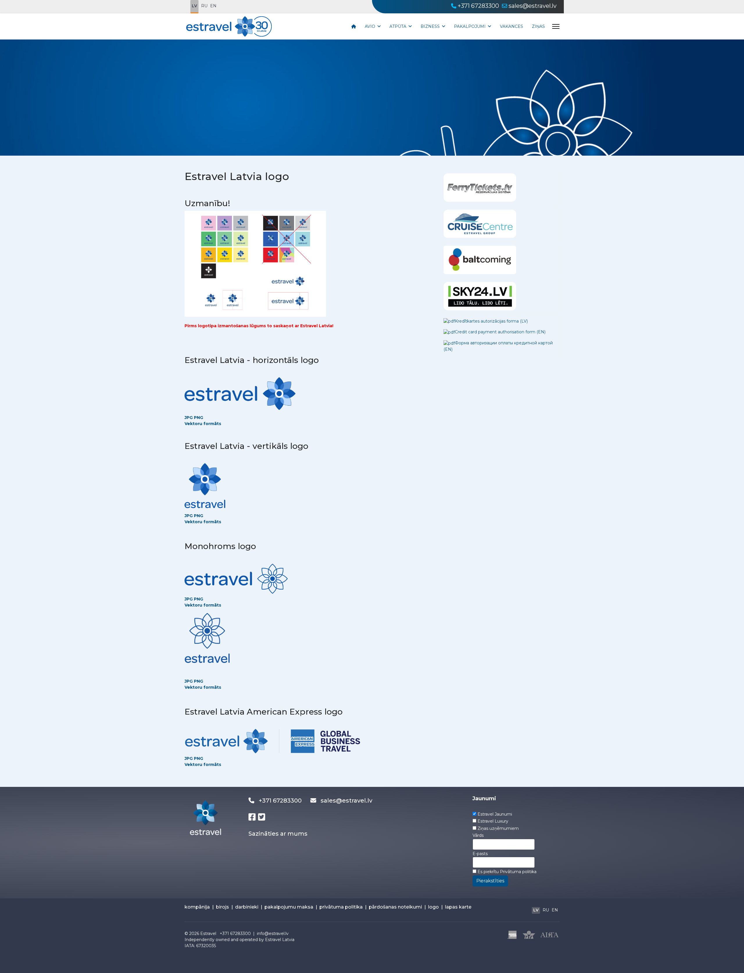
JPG (189, 417)
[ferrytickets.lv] (479, 187)
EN (213, 5)
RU (204, 5)
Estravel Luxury (492, 821)
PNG (198, 515)
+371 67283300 (478, 5)
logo (433, 907)
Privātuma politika (518, 871)
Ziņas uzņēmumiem (498, 828)
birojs (222, 907)
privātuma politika (341, 907)
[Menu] (555, 26)
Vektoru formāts (203, 423)
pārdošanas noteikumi (395, 907)
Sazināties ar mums (277, 833)
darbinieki (246, 907)
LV (194, 5)
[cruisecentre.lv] (479, 223)
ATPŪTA (397, 26)
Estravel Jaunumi (494, 814)
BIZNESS (430, 26)
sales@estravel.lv (533, 5)
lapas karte (458, 907)
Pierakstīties (490, 881)
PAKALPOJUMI (470, 26)
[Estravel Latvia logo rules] (255, 263)
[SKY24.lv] (479, 295)
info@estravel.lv (273, 933)
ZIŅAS (538, 26)
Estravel (208, 933)
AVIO (370, 26)
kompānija (197, 907)
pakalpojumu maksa (288, 907)
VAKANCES (511, 26)
